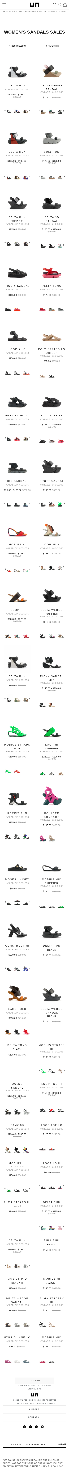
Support (33, 1409)
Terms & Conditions (24, 1404)
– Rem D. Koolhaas (33, 1463)
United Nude (26, 1400)
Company (33, 1417)
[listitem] (17, 87)
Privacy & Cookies (45, 1404)
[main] (34, 719)
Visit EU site (34, 1389)
